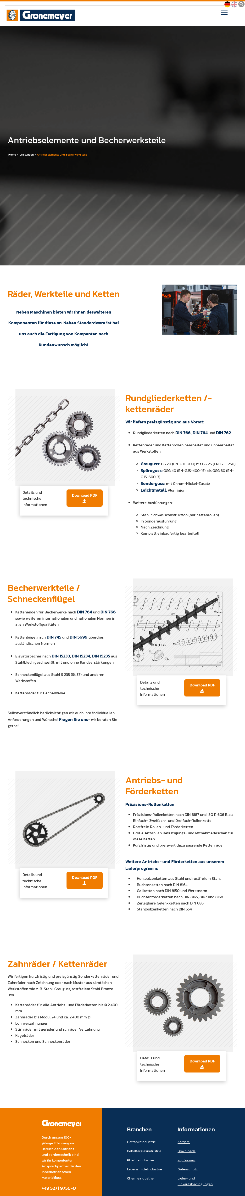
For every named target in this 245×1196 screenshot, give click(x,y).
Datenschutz (188, 1169)
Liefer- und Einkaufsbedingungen (195, 1181)
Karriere (184, 1142)
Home (12, 154)
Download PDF (84, 495)
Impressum (186, 1160)
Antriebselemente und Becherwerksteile (62, 154)
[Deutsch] (227, 4)
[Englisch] (234, 4)
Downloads (186, 1151)
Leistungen (27, 154)
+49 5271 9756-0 (59, 1188)
